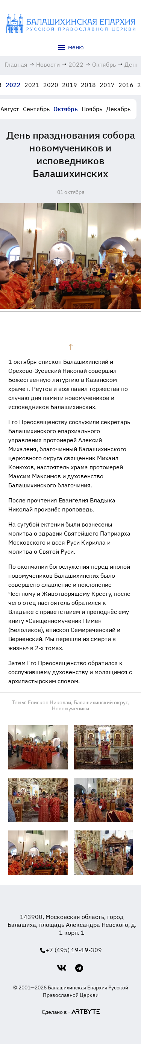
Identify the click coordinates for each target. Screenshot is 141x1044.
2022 (13, 85)
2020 (50, 85)
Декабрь (118, 109)
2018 (88, 85)
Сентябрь (36, 109)
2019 (69, 85)
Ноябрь (92, 109)
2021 (31, 85)
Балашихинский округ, (101, 702)
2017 (107, 85)
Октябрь (65, 109)
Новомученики (70, 708)
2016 (125, 85)
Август (9, 109)
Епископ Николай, (50, 702)
